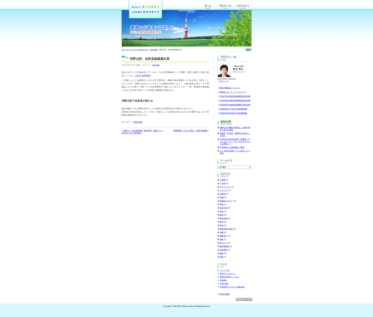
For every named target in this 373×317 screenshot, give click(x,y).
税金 (222, 239)
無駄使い (223, 236)
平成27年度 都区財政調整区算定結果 (234, 96)
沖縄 (222, 232)
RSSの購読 (225, 294)
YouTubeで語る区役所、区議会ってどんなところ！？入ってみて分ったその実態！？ (235, 141)
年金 (222, 211)
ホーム (207, 7)
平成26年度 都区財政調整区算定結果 (234, 100)
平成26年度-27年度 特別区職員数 (233, 109)
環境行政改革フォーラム (229, 277)
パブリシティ (242, 7)
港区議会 (223, 280)
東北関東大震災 (226, 229)
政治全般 (155, 65)
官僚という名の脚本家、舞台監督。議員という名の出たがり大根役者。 (142, 131)
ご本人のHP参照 (142, 75)
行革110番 (224, 284)
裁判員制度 (224, 246)
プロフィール (225, 7)
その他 (222, 183)
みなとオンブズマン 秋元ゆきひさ (145, 10)
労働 (222, 197)
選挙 (222, 253)
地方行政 (223, 208)
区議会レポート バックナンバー (232, 92)
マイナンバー (225, 187)
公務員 (222, 194)
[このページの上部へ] (244, 300)
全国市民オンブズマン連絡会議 (232, 287)
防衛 (222, 257)
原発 (222, 204)
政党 (222, 215)
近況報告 (223, 250)
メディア (223, 190)
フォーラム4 (225, 270)
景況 (222, 225)
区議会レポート (226, 201)
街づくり (223, 243)
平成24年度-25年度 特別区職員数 (233, 113)
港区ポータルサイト (228, 274)
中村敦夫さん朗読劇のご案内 (232, 147)
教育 (222, 222)
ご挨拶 (222, 180)
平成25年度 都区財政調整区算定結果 (234, 105)
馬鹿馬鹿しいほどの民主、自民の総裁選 (190, 130)
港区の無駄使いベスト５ (229, 88)
